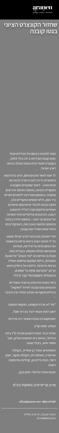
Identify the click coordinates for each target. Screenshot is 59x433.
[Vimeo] (29, 393)
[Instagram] (23, 393)
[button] (8, 10)
